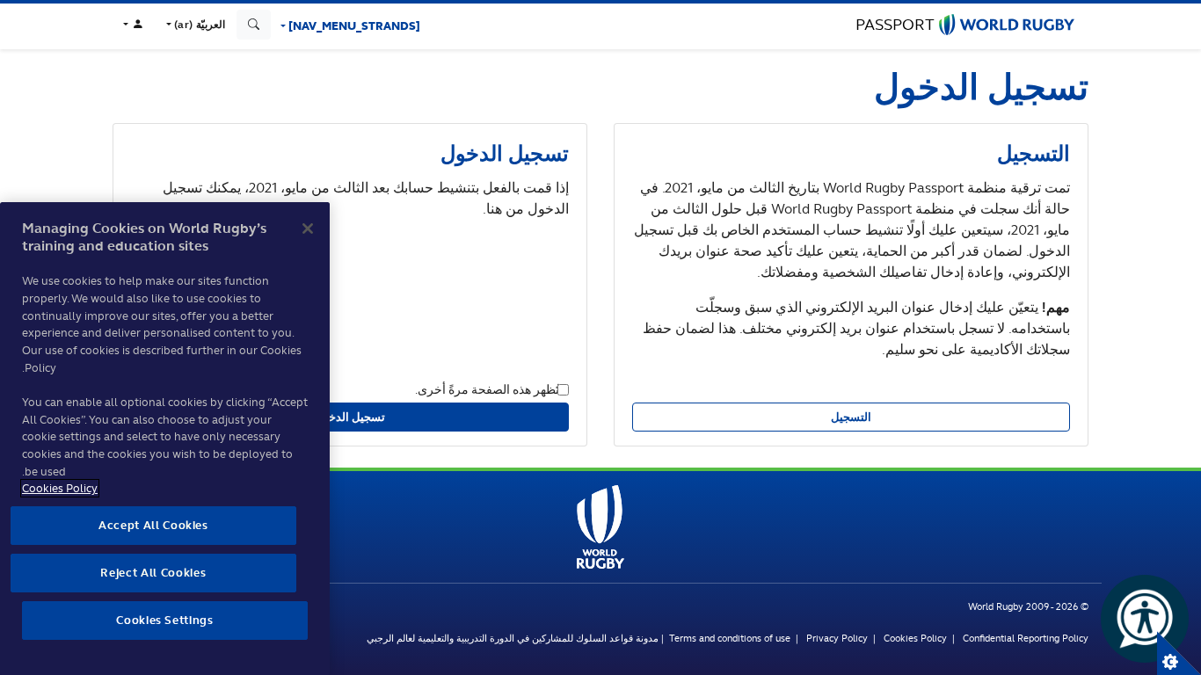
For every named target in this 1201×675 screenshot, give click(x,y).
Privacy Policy (837, 638)
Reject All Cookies (153, 572)
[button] (193, 24)
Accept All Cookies (153, 525)
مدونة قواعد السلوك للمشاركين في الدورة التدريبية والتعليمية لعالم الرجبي (513, 638)
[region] (165, 438)
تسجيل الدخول (350, 417)
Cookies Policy (915, 638)
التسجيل (851, 417)
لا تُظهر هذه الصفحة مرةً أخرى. (492, 389)
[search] (254, 25)
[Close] (307, 228)
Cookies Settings (1179, 653)
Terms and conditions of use (729, 638)
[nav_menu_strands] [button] (353, 25)
